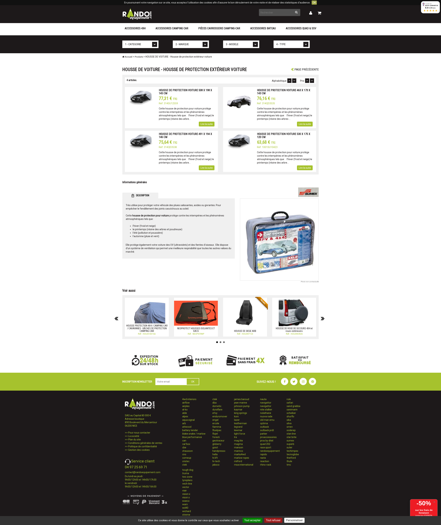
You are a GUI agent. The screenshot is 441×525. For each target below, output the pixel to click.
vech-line (187, 483)
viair (184, 490)
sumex (290, 440)
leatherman (240, 423)
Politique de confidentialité (142, 446)
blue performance (192, 437)
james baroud (241, 399)
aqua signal (188, 420)
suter (289, 447)
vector (185, 487)
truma (185, 473)
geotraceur (218, 440)
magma (238, 444)
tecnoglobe (293, 454)
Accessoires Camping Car (172, 28)
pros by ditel (266, 440)
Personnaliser (294, 520)
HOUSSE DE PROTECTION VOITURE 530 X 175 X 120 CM (283, 135)
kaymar (238, 409)
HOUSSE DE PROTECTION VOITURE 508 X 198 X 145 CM (185, 92)
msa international (243, 464)
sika (289, 420)
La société (133, 436)
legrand (238, 426)
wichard (186, 511)
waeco (185, 500)
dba (214, 402)
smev (290, 426)
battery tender (190, 430)
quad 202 (265, 444)
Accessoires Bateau (263, 28)
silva (289, 423)
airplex (185, 406)
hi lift (215, 457)
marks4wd (240, 454)
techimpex (292, 451)
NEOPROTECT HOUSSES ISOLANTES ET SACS (196, 329)
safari (290, 402)
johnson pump (242, 406)
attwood (186, 426)
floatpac (216, 430)
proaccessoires (268, 437)
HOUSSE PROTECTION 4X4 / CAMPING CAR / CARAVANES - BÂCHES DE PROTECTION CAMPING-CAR (147, 328)
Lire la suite (207, 124)
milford (238, 461)
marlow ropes (241, 457)
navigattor (265, 402)
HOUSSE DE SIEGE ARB (245, 331)
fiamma (216, 426)
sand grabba (293, 406)
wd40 (185, 507)
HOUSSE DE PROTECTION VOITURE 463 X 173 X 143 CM (283, 92)
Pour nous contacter (139, 432)
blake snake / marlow (194, 433)
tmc (289, 464)
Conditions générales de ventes (145, 443)
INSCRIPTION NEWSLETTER (137, 381)
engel (215, 420)
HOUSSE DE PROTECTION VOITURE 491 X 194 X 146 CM (185, 135)
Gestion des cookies (139, 449)
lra (235, 437)
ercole (215, 423)
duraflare (217, 409)
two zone (187, 476)
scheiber (291, 413)
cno (184, 454)
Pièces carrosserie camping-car (219, 28)
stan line (291, 433)
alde (184, 413)
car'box (186, 444)
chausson (187, 451)
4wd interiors (189, 399)
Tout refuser (273, 520)
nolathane (265, 413)
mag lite (238, 440)
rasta (263, 457)
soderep (291, 430)
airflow (186, 402)
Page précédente (306, 69)
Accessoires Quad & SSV (301, 28)
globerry (216, 444)
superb (290, 444)
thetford (291, 457)
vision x (186, 494)
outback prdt (267, 430)
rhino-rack (265, 464)
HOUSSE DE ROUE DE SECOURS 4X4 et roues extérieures (294, 329)
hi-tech (216, 461)
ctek (184, 464)
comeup (186, 457)
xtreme (186, 514)
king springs (240, 413)
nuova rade (266, 416)
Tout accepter (252, 520)
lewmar (238, 430)
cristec (185, 461)
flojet (215, 433)
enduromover (219, 416)
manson (238, 447)
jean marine (240, 402)
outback (264, 426)
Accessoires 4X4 (135, 28)
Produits (139, 56)
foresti (216, 437)
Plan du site (134, 439)
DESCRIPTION (142, 195)
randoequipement (270, 451)
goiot (215, 447)
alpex (185, 416)
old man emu (267, 420)
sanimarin (292, 409)
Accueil (128, 56)
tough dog (187, 469)
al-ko (185, 409)
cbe (184, 447)
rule (289, 399)
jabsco (215, 464)
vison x (186, 497)
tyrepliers (187, 480)
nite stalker (266, 409)
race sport (265, 447)
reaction (264, 461)
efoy (214, 413)
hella (215, 454)
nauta (263, 399)
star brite (291, 437)
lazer (237, 420)
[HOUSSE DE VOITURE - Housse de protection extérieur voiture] (279, 239)
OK (314, 2)
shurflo (290, 416)
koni (236, 416)
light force (239, 433)
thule (289, 461)
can (184, 440)
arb (184, 423)
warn (185, 504)
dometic (216, 406)
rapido (263, 454)
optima (264, 423)
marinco (238, 451)
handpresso (218, 451)
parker (263, 433)
